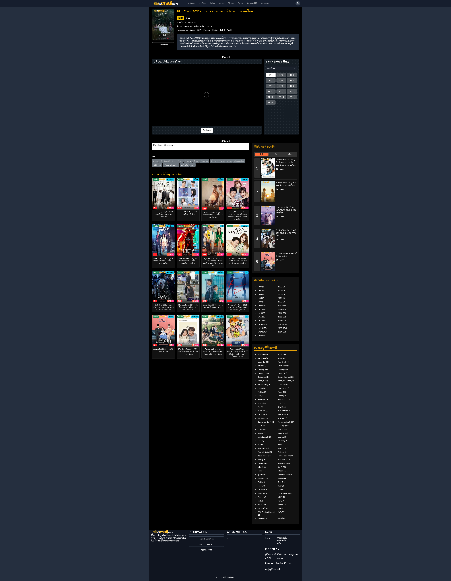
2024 (280, 331)
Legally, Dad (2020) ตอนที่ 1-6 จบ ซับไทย (286, 254)
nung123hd (293, 554)
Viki (279, 497)
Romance (281, 459)
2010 (280, 305)
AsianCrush (282, 362)
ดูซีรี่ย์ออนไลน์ (239, 161)
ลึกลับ (192, 165)
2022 (280, 328)
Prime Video (262, 455)
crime (280, 373)
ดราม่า (229, 161)
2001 (260, 290)
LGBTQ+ (281, 425)
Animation (262, 358)
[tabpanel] (275, 214)
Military (281, 440)
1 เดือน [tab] (289, 154)
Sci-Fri (260, 470)
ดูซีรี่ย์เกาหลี (157, 165)
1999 (260, 286)
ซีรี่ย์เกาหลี (204, 161)
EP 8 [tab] (281, 86)
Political (281, 452)
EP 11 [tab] (281, 91)
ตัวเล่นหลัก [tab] (207, 130)
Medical (281, 433)
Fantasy (281, 388)
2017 (260, 320)
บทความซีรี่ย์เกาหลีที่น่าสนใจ (282, 541)
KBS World (282, 414)
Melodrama (262, 437)
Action (260, 354)
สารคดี (280, 518)
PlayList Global (264, 452)
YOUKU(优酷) (263, 508)
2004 (280, 294)
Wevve (280, 504)
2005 (260, 298)
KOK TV (281, 418)
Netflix (222, 3)
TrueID (280, 482)
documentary (263, 384)
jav (228, 538)
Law (259, 425)
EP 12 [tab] (292, 91)
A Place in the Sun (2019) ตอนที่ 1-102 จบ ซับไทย (286, 184)
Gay (259, 395)
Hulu (279, 403)
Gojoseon (261, 399)
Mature (260, 433)
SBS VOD (261, 463)
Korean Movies (264, 422)
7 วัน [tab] (275, 154)
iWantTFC (261, 410)
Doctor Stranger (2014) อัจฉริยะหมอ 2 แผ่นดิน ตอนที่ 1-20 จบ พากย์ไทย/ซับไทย (286, 162)
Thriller (215, 30)
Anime (280, 358)
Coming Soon (283, 369)
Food (280, 392)
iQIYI (199, 30)
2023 (260, 331)
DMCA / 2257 (206, 550)
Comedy (261, 369)
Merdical (281, 437)
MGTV (260, 440)
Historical (281, 399)
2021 (260, 328)
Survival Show (263, 478)
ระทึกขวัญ (184, 165)
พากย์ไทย (202, 3)
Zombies (261, 518)
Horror (260, 403)
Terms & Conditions (206, 538)
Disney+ (261, 380)
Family (260, 388)
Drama (192, 30)
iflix (259, 407)
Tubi (259, 485)
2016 (280, 316)
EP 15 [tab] (292, 97)
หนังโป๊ (268, 558)
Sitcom (280, 470)
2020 (280, 324)
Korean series (182, 30)
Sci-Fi (280, 467)
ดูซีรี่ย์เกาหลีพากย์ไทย (171, 165)
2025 (260, 335)
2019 (260, 324)
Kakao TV (261, 414)
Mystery (206, 30)
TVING (222, 30)
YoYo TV (281, 512)
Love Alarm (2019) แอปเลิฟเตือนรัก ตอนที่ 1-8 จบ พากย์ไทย (286, 210)
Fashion (261, 392)
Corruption (262, 373)
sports (260, 474)
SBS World (282, 463)
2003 (260, 294)
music (280, 444)
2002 (280, 290)
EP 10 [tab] (270, 91)
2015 (260, 316)
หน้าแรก (191, 3)
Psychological (283, 455)
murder (260, 444)
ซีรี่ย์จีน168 (281, 554)
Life (259, 429)
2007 (260, 301)
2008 (280, 301)
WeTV (229, 30)
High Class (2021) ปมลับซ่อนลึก (171, 161)
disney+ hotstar (284, 380)
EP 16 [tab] (270, 102)
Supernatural (283, 474)
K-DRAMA (282, 410)
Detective (262, 377)
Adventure (282, 354)
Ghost (280, 395)
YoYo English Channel (266, 512)
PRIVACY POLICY (206, 544)
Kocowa (261, 418)
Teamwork (282, 478)
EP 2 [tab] (281, 75)
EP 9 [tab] (292, 86)
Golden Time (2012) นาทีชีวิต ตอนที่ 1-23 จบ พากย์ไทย (286, 233)
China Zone (282, 365)
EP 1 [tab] (270, 75)
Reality (260, 459)
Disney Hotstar (284, 377)
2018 (280, 320)
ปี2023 (231, 3)
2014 (280, 313)
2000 (280, 286)
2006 (280, 298)
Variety (260, 497)
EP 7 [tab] (270, 86)
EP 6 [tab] (292, 80)
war (279, 500)
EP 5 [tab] (281, 80)
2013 (260, 313)
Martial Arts (282, 429)
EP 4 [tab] (270, 80)
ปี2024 (240, 3)
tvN (279, 489)
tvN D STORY (263, 493)
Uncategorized (284, 493)
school (260, 467)
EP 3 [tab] (292, 75)
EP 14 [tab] (281, 97)
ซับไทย (212, 3)
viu (259, 500)
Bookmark (265, 3)
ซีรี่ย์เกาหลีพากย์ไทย (218, 161)
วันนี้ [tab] (261, 154)
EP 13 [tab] (270, 97)
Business (261, 365)
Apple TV (261, 362)
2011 (260, 309)
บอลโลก (280, 558)
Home (267, 538)
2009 (260, 305)
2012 (280, 309)
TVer (280, 485)
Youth (280, 508)
